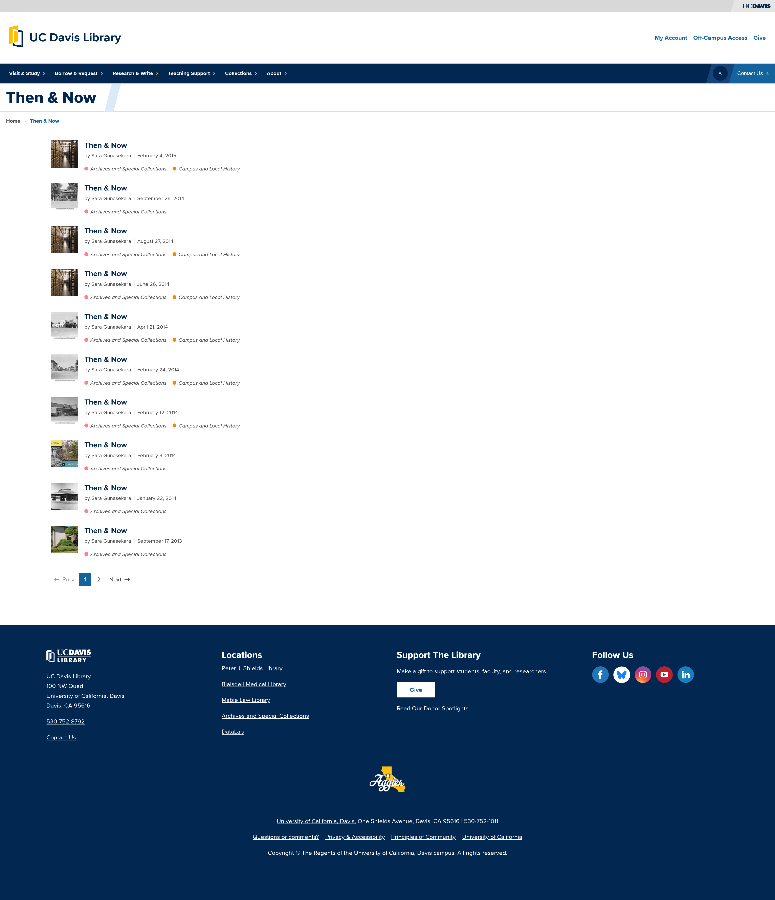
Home (13, 121)
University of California (492, 837)
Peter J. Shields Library (252, 668)
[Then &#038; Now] (64, 154)
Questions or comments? (286, 837)
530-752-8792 (65, 721)
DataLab (233, 731)
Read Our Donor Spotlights (432, 708)
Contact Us (61, 737)
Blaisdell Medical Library (254, 684)
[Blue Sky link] (621, 674)
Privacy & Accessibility (355, 837)
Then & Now (105, 145)
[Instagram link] (643, 674)
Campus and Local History (209, 168)
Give (416, 689)
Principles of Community (423, 837)
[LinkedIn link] (685, 674)
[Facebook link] (600, 674)
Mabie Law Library (246, 699)
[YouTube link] (664, 674)
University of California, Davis (316, 821)
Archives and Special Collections (128, 168)
